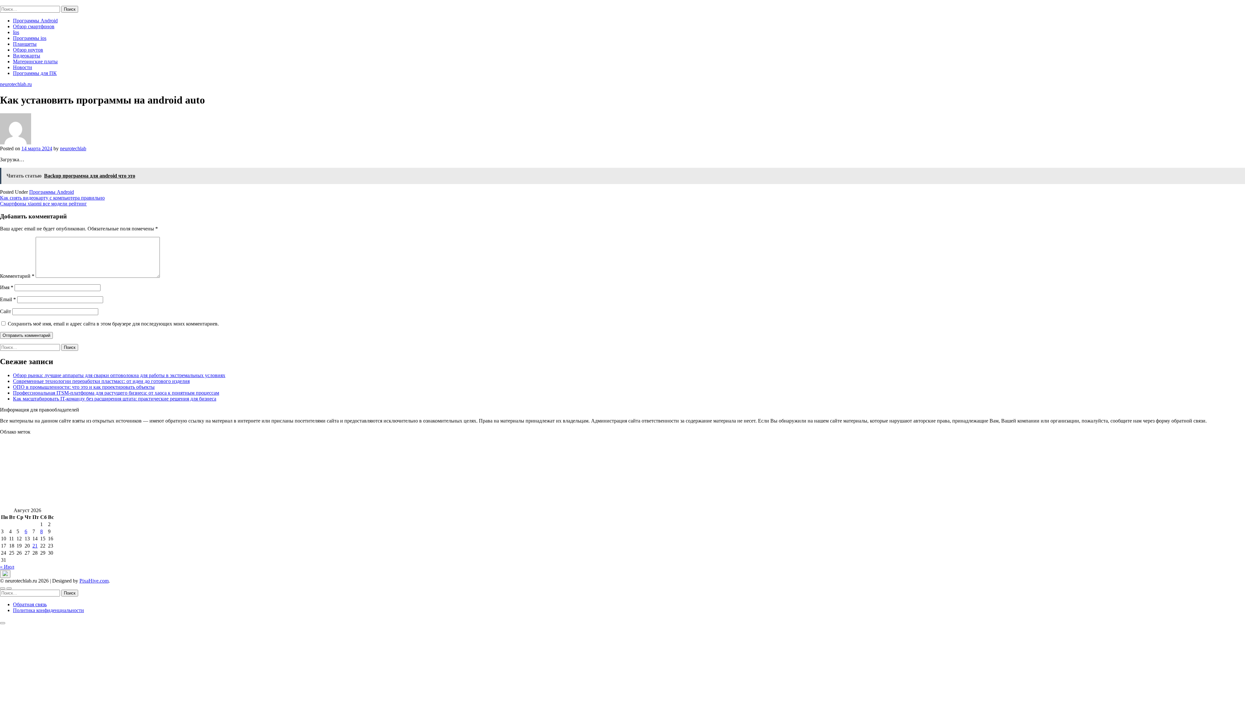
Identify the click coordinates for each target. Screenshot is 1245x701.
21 (35, 545)
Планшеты (25, 44)
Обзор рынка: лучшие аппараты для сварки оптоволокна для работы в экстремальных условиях (119, 375)
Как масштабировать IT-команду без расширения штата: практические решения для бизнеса (114, 398)
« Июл (7, 567)
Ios (16, 32)
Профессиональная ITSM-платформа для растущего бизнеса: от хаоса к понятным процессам (116, 393)
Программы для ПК (35, 73)
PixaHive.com (94, 581)
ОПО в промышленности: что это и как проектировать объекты (84, 387)
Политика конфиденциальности (48, 610)
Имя (6, 287)
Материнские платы (35, 61)
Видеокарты (26, 55)
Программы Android (35, 20)
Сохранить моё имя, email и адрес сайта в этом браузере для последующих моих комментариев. (113, 323)
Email (8, 299)
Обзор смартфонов (33, 26)
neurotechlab (73, 148)
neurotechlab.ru (16, 3)
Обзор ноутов (28, 50)
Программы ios (29, 38)
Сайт (5, 311)
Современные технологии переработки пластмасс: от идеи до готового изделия (101, 381)
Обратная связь (30, 604)
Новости (22, 67)
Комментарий (17, 276)
